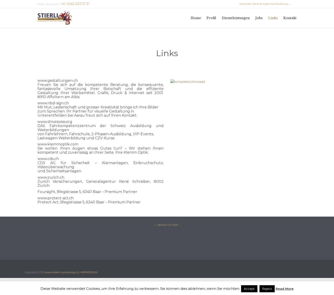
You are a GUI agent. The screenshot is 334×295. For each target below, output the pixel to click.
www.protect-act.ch (55, 198)
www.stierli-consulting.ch (62, 272)
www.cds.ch (48, 159)
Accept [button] (249, 288)
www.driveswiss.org (54, 122)
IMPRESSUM (89, 272)
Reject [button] (267, 288)
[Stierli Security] (54, 18)
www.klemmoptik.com (57, 144)
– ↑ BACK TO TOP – (167, 225)
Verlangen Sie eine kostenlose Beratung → (263, 3)
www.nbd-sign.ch (53, 103)
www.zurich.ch (50, 177)
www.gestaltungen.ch (57, 80)
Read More (285, 288)
